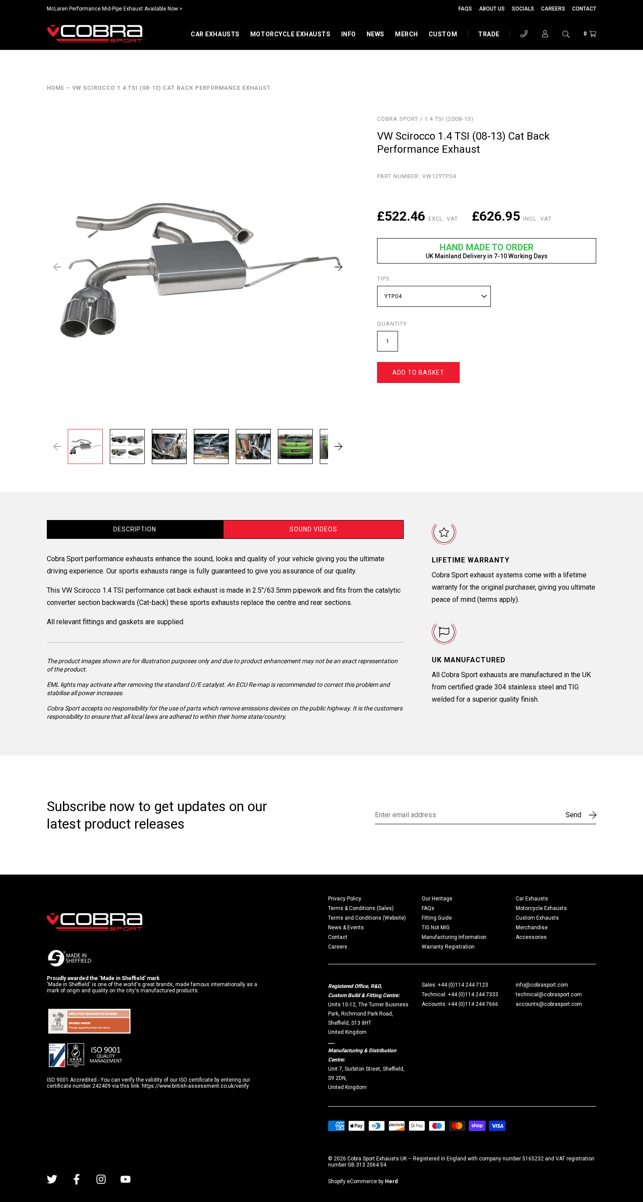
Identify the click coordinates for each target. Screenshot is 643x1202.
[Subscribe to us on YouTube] (125, 1179)
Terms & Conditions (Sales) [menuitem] (361, 908)
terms (488, 599)
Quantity (392, 324)
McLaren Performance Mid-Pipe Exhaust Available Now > (114, 9)
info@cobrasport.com (542, 985)
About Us (492, 9)
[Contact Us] (524, 33)
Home (55, 88)
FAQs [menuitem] (428, 908)
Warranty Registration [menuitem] (448, 947)
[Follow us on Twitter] (52, 1179)
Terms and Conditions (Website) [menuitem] (367, 918)
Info (348, 34)
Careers (553, 9)
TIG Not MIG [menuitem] (436, 927)
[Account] (545, 33)
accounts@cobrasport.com (549, 1004)
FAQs (465, 9)
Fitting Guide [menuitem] (437, 918)
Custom (443, 34)
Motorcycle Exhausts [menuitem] (541, 908)
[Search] (566, 33)
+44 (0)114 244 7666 (473, 1004)
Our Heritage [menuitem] (437, 899)
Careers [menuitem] (337, 947)
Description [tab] (134, 529)
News (375, 34)
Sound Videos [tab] (313, 529)
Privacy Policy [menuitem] (344, 899)
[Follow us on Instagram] (101, 1179)
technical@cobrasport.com (549, 994)
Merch (406, 34)
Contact (584, 9)
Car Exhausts (215, 34)
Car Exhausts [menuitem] (532, 899)
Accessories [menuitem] (531, 937)
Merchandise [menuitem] (532, 927)
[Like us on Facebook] (76, 1179)
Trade (489, 34)
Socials (523, 9)
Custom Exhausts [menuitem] (537, 918)
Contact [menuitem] (337, 937)
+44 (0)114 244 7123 (463, 985)
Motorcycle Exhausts (290, 34)
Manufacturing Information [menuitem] (454, 937)
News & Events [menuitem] (346, 927)
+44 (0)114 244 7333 (473, 994)
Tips (383, 279)
